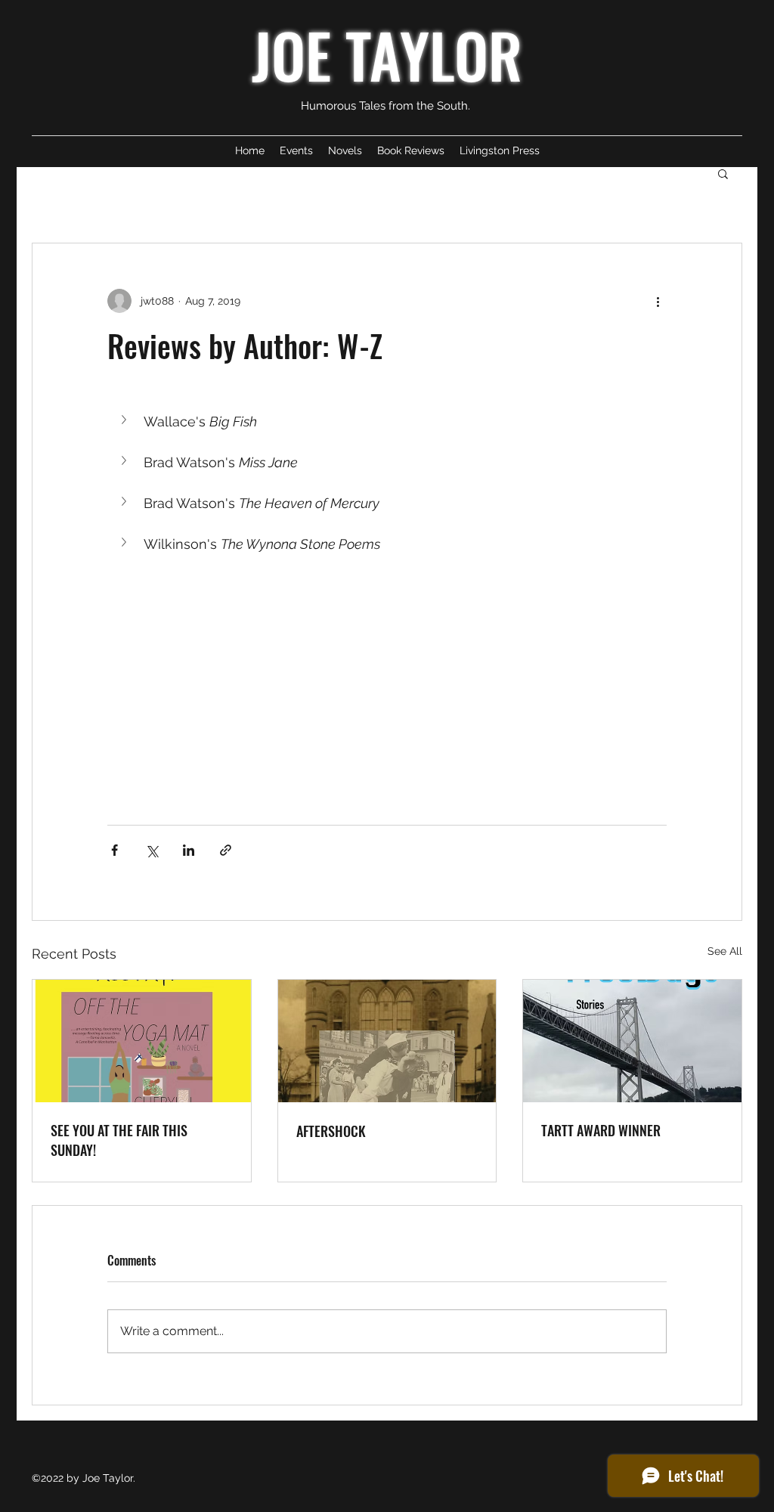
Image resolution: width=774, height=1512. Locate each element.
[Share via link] (225, 850)
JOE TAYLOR (387, 54)
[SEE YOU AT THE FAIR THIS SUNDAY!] (142, 1041)
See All (724, 951)
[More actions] (658, 301)
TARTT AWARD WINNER (601, 1130)
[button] (723, 173)
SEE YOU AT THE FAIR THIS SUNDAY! (119, 1140)
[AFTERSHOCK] (387, 1041)
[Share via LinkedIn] (188, 850)
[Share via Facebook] (114, 850)
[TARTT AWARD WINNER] (632, 1041)
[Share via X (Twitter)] (151, 850)
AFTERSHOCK (331, 1131)
